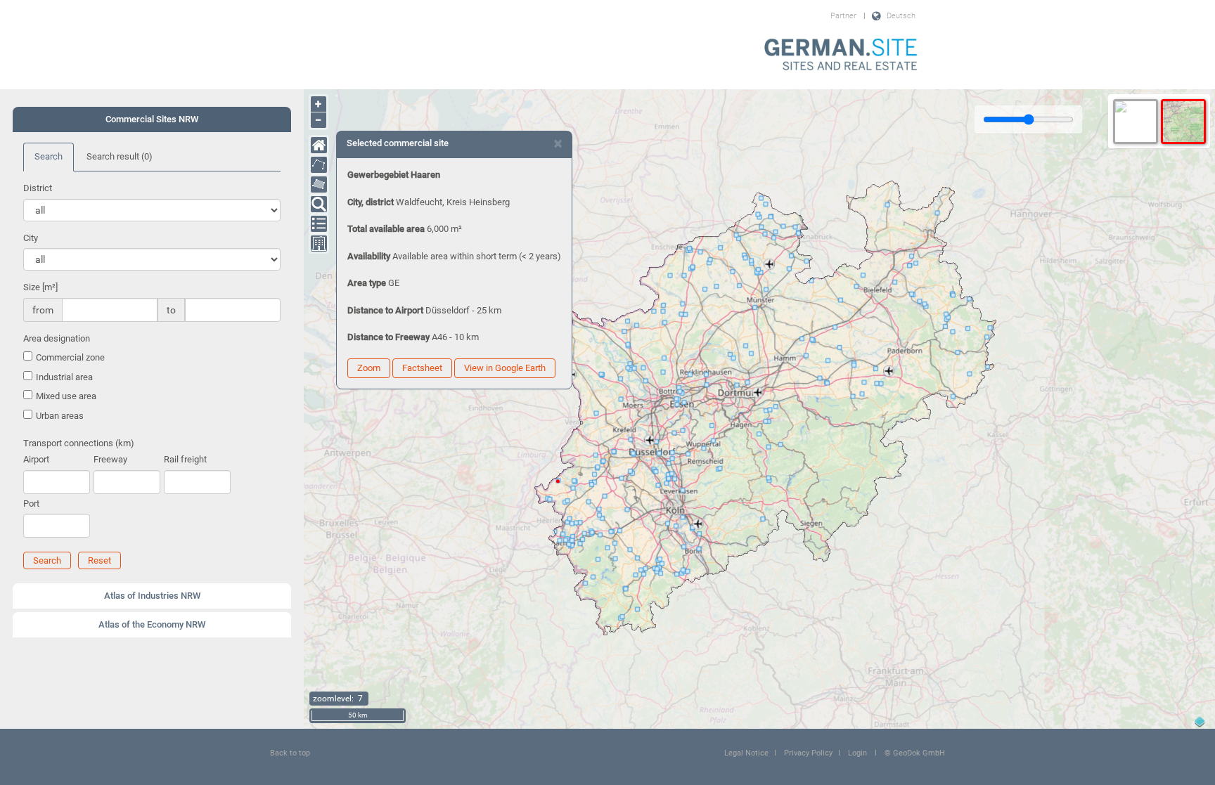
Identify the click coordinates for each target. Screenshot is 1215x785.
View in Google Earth (505, 368)
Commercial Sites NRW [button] (151, 119)
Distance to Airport (385, 310)
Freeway (110, 459)
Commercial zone (70, 357)
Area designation (56, 338)
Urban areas (60, 415)
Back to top (290, 753)
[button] (47, 560)
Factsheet (422, 368)
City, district (370, 202)
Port (31, 503)
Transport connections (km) (78, 443)
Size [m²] (40, 287)
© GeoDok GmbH (915, 753)
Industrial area (64, 377)
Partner (843, 15)
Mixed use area (66, 396)
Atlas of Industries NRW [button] (152, 595)
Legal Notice (746, 753)
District (37, 188)
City (30, 238)
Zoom (368, 368)
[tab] (152, 119)
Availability (368, 256)
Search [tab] (48, 156)
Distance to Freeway (388, 337)
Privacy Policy (808, 753)
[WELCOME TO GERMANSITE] (841, 55)
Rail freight (185, 459)
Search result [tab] (119, 156)
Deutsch (901, 15)
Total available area (386, 228)
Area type (366, 283)
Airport (36, 459)
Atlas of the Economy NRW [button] (151, 624)
